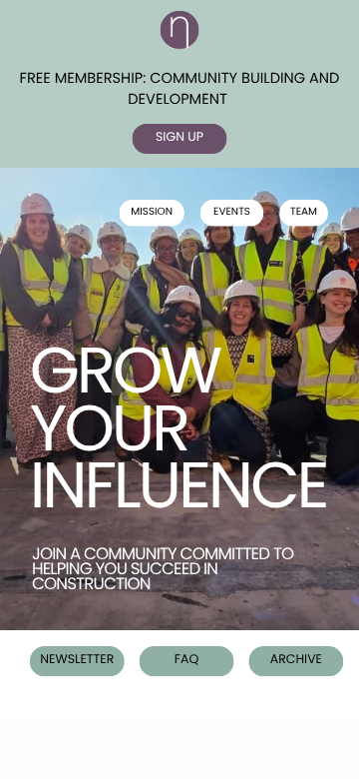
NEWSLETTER (77, 659)
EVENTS (231, 211)
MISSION (152, 211)
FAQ (187, 659)
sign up (179, 137)
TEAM (303, 211)
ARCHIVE (296, 659)
